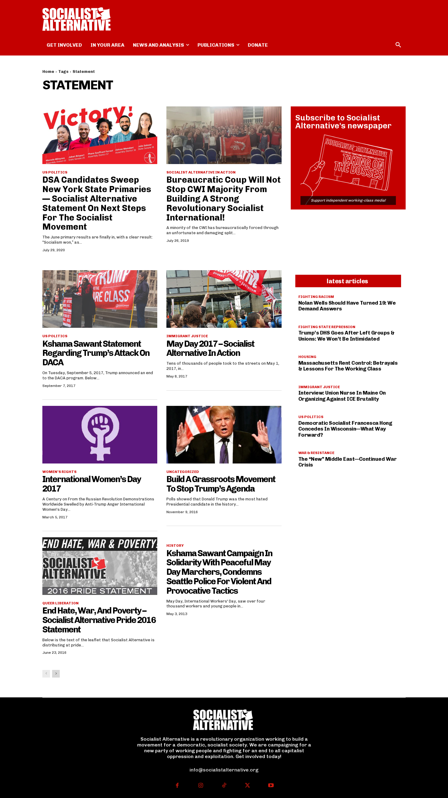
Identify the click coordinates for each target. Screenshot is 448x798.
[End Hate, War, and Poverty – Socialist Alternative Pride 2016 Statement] (99, 566)
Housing (307, 357)
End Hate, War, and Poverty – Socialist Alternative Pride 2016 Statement (98, 620)
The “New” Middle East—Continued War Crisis (347, 462)
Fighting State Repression (326, 327)
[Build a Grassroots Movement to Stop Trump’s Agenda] (223, 434)
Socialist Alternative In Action (201, 172)
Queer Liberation (60, 603)
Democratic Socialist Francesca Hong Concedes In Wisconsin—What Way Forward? (345, 429)
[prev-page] (46, 674)
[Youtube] (271, 786)
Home (48, 71)
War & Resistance (316, 453)
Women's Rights (59, 472)
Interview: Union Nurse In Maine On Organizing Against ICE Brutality (342, 396)
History (175, 545)
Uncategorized (182, 472)
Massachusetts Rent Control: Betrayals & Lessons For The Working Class (348, 366)
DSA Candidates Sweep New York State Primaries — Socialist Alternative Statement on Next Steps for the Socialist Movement (96, 203)
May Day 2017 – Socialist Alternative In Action (210, 348)
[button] (398, 45)
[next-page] (56, 674)
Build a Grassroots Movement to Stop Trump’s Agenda (220, 484)
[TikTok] (224, 786)
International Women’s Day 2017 (91, 484)
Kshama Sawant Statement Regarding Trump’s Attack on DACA (95, 353)
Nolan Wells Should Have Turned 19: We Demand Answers (347, 306)
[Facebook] (177, 786)
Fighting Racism (316, 297)
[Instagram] (201, 786)
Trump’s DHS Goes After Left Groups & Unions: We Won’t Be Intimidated (346, 336)
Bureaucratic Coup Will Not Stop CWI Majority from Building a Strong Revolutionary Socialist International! (223, 198)
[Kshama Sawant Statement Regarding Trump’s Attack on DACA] (99, 299)
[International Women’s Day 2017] (99, 434)
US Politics (54, 172)
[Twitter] (247, 786)
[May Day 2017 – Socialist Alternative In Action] (223, 299)
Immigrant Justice (187, 336)
